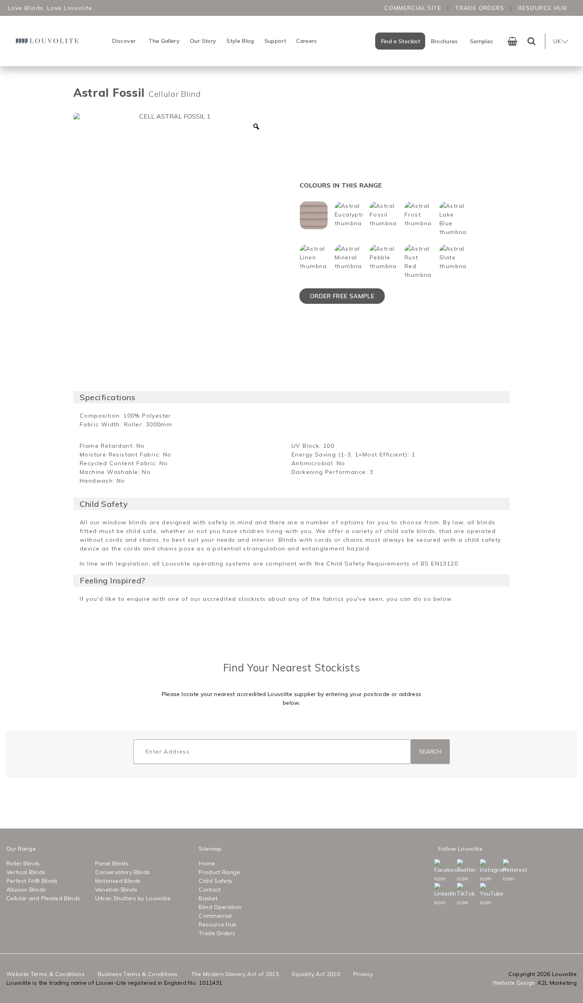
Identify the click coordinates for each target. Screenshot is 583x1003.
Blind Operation (220, 907)
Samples (481, 41)
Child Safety (215, 880)
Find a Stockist (400, 41)
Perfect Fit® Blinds (32, 880)
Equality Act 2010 (316, 974)
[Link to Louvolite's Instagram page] (490, 871)
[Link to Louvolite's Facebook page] (445, 871)
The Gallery (164, 40)
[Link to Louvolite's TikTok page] (467, 895)
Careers (306, 40)
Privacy (363, 974)
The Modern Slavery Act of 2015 (235, 974)
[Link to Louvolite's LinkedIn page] (445, 895)
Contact (210, 889)
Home (207, 863)
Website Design (514, 982)
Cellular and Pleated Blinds (43, 898)
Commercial (215, 915)
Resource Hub (542, 8)
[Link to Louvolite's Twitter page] (467, 871)
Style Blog (240, 40)
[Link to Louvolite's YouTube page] (490, 895)
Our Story (203, 40)
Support (275, 40)
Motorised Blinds (118, 880)
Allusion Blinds (26, 889)
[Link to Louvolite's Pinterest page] (513, 871)
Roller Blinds (23, 863)
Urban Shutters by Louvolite (133, 898)
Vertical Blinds (25, 872)
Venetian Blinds (116, 889)
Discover (124, 40)
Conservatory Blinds (122, 872)
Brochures (444, 41)
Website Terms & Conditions (45, 974)
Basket (208, 898)
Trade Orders (479, 8)
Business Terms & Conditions (137, 974)
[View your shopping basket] (512, 41)
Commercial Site (412, 8)
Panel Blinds (111, 863)
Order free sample (342, 296)
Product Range (219, 872)
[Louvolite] (48, 41)
